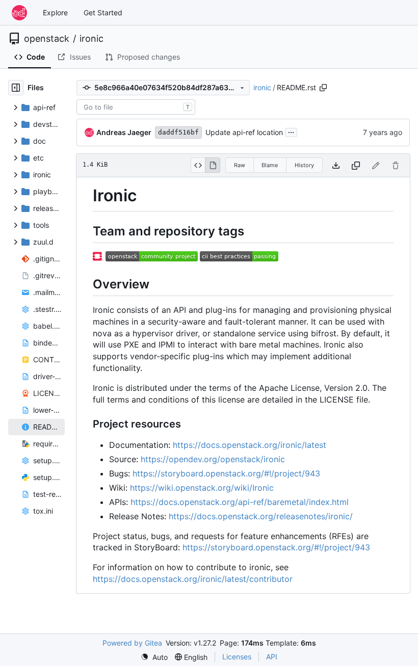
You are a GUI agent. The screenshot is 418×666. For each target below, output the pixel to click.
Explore (55, 12)
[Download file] (336, 165)
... (291, 131)
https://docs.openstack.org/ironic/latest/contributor (193, 579)
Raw (239, 165)
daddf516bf (178, 132)
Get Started (103, 12)
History (304, 165)
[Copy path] (323, 87)
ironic (91, 39)
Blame (270, 165)
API (271, 656)
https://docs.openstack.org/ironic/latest (249, 445)
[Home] (19, 13)
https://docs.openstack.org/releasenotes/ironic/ (261, 516)
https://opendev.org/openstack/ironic (213, 459)
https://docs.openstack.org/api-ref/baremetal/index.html (239, 502)
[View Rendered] (212, 165)
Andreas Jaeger (123, 132)
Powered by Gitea (132, 642)
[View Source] (198, 165)
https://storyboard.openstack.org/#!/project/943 (226, 473)
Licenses (236, 656)
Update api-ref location (244, 132)
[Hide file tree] (15, 87)
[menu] (154, 657)
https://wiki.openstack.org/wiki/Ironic (202, 488)
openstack (46, 39)
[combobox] (135, 107)
